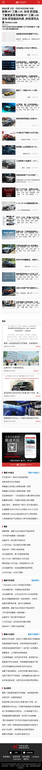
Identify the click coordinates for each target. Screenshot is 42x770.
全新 (23, 77)
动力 (27, 67)
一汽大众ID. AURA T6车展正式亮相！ (17, 585)
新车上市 (29, 293)
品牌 (36, 106)
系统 (31, 222)
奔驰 (28, 97)
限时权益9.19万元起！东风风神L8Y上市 (18, 563)
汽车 (22, 108)
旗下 (24, 305)
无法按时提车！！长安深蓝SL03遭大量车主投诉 (21, 496)
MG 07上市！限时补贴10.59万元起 (15, 559)
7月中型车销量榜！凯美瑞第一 (14, 536)
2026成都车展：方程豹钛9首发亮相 (16, 590)
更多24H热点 (33, 473)
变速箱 (32, 67)
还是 (32, 109)
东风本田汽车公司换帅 (11, 482)
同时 (30, 236)
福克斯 (26, 63)
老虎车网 (16, 757)
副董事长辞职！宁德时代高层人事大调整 (18, 500)
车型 (17, 63)
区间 (20, 236)
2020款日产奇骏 (25, 139)
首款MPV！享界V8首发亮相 (13, 549)
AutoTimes (17, 759)
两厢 (30, 65)
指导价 (28, 220)
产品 (31, 108)
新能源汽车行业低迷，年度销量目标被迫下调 (20, 662)
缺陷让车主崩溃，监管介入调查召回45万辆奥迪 (21, 639)
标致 (28, 55)
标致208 (18, 39)
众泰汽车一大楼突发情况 (14, 368)
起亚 (17, 303)
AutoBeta (35, 757)
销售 (18, 222)
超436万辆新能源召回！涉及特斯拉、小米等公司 (21, 599)
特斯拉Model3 (35, 39)
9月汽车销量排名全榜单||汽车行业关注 (17, 666)
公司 (35, 108)
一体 (22, 194)
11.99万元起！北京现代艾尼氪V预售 (16, 545)
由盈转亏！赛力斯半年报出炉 (13, 540)
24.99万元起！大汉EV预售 (12, 572)
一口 (17, 219)
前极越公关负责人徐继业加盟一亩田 (16, 486)
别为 (32, 220)
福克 (21, 63)
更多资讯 (35, 580)
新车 (31, 63)
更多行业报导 (33, 634)
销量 (25, 65)
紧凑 (18, 194)
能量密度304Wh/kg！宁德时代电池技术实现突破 (23, 418)
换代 (22, 81)
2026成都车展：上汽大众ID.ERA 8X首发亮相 (20, 594)
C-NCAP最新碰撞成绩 (23, 210)
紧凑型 (32, 194)
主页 (12, 8)
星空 (28, 277)
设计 (35, 77)
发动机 (33, 79)
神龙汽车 (27, 266)
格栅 (18, 279)
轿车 (22, 279)
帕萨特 (18, 77)
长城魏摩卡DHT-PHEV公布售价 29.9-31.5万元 (20, 509)
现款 (24, 79)
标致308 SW (26, 153)
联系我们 (6, 757)
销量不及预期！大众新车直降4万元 (16, 734)
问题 (20, 109)
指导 (36, 220)
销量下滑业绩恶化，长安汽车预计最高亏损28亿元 (21, 671)
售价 (38, 65)
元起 (21, 219)
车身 (18, 67)
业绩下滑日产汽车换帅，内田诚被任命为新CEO (21, 676)
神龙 (20, 251)
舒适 (31, 307)
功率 (24, 277)
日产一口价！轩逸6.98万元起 (27, 217)
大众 (28, 79)
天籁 (25, 219)
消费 (22, 307)
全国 (25, 303)
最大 (34, 65)
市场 (31, 77)
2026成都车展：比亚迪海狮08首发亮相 (17, 568)
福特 (35, 63)
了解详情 (38, 346)
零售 (22, 220)
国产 (20, 79)
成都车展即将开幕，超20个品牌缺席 (16, 603)
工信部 (28, 168)
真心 (30, 219)
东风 (21, 106)
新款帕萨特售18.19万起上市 (27, 274)
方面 (21, 65)
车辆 (22, 67)
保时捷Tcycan (26, 39)
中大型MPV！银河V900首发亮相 (15, 477)
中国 (24, 109)
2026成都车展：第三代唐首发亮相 (15, 554)
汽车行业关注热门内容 (25, 8)
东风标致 (27, 106)
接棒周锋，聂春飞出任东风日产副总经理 (18, 531)
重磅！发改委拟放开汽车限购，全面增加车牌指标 (21, 693)
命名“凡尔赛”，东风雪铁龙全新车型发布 (18, 729)
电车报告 (26, 757)
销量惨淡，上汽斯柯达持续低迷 (14, 653)
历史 (31, 279)
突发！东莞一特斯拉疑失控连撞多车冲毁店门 (20, 725)
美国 (20, 277)
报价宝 (26, 759)
